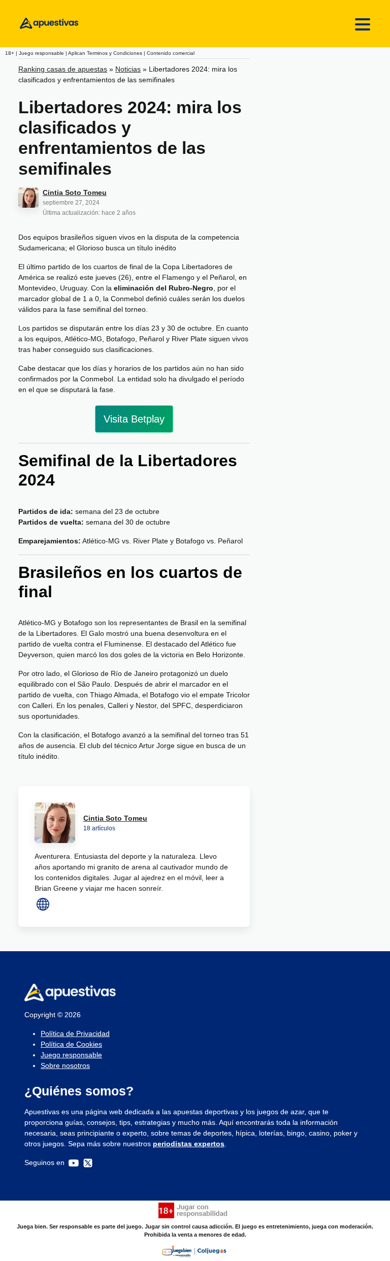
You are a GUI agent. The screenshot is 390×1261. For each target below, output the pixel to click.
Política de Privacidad (75, 1033)
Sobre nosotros (65, 1065)
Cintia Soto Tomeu (75, 192)
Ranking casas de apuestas (62, 69)
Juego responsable (71, 1055)
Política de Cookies (71, 1044)
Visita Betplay (134, 419)
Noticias (128, 69)
